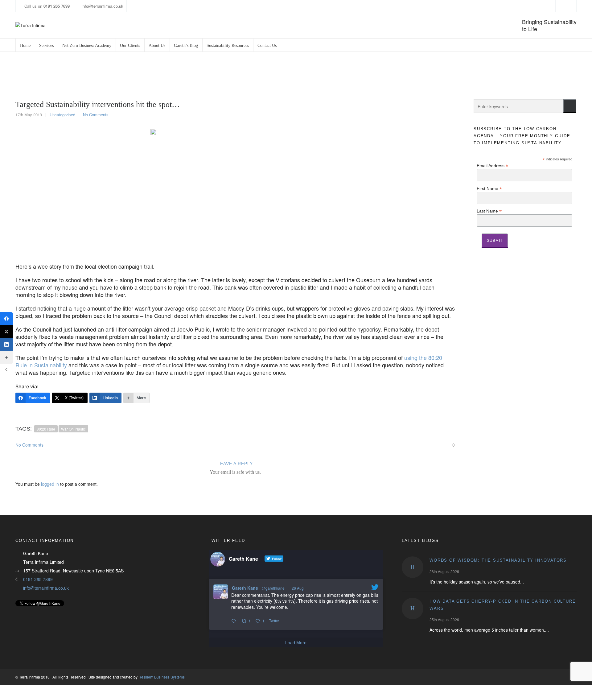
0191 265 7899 (38, 579)
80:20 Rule (46, 428)
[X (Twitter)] (6, 331)
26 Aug (298, 588)
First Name (489, 188)
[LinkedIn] (6, 344)
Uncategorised (62, 115)
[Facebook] (6, 318)
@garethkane (273, 588)
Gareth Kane (245, 588)
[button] (569, 106)
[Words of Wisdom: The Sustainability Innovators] (412, 567)
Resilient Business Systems (161, 676)
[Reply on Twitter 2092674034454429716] (235, 621)
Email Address (492, 165)
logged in (50, 484)
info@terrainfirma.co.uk (102, 6)
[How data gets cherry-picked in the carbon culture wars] (412, 608)
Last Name (489, 210)
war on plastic (73, 428)
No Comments (96, 115)
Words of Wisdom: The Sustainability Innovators (498, 560)
